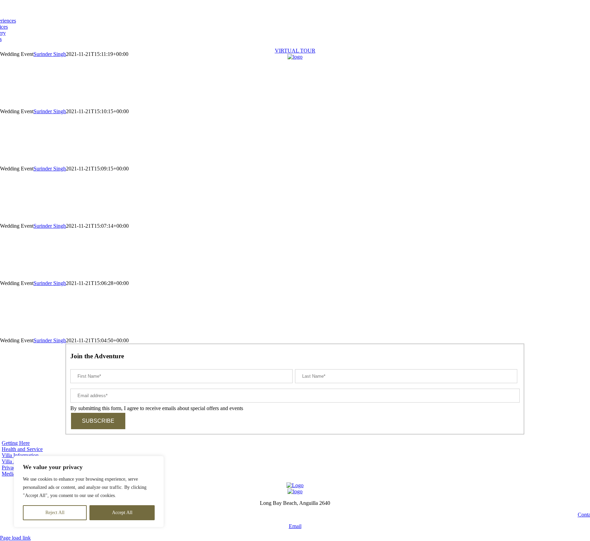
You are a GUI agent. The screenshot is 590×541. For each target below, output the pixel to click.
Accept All (122, 512)
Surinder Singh (49, 111)
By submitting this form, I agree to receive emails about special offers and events (156, 408)
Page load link (15, 538)
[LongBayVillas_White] (295, 57)
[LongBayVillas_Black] (295, 491)
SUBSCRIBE (98, 421)
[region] (89, 491)
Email (295, 526)
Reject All (55, 512)
